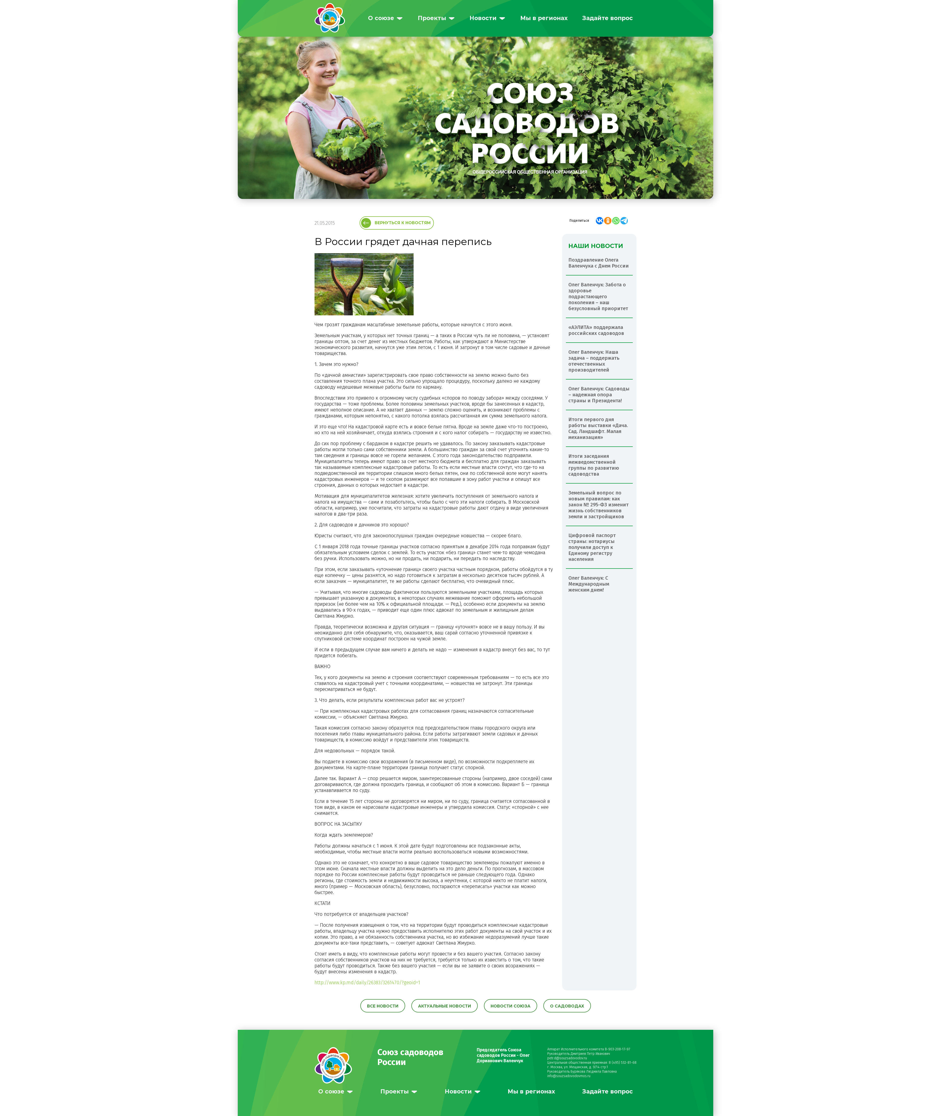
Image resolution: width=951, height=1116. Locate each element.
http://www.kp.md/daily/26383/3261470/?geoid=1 (367, 982)
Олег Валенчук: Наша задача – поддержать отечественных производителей (593, 361)
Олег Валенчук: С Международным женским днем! (588, 584)
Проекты (432, 18)
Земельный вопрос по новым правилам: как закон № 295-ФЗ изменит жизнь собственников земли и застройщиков (598, 504)
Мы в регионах (544, 18)
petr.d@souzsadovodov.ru (567, 1058)
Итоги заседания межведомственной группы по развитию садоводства (593, 465)
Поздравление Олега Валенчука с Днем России (598, 263)
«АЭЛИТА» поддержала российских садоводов (596, 330)
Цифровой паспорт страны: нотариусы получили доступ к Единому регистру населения (592, 547)
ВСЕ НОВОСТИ (382, 1006)
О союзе (381, 18)
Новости (483, 18)
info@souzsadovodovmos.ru (568, 1076)
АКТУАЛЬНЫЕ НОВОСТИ (444, 1006)
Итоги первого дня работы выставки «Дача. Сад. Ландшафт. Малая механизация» (598, 428)
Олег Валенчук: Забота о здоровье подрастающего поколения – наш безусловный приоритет (598, 296)
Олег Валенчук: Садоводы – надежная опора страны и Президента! (599, 395)
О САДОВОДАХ (567, 1006)
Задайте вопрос (607, 18)
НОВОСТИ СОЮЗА (510, 1006)
